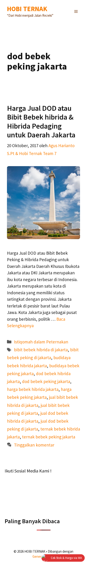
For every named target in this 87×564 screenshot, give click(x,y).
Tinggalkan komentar (34, 445)
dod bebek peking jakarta (46, 381)
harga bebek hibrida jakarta (32, 389)
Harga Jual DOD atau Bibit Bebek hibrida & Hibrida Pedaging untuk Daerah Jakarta (41, 121)
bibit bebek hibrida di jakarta (41, 349)
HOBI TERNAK (27, 8)
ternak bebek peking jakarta (48, 437)
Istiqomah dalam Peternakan (41, 342)
